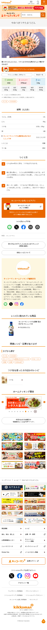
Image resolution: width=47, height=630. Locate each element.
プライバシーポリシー (32, 591)
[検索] (43, 14)
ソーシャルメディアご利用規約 (13, 595)
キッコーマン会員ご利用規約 (18, 599)
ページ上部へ (43, 621)
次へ (44, 402)
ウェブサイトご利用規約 (15, 591)
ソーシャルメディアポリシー (34, 595)
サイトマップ (33, 599)
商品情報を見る (25, 327)
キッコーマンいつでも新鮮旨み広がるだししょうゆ (17, 137)
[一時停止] (35, 411)
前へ (3, 402)
